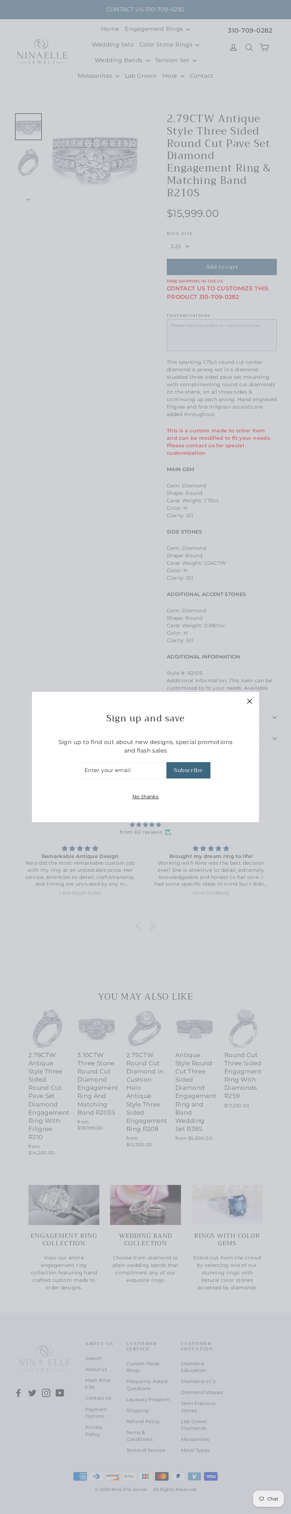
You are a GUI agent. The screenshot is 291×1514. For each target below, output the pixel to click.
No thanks (145, 796)
